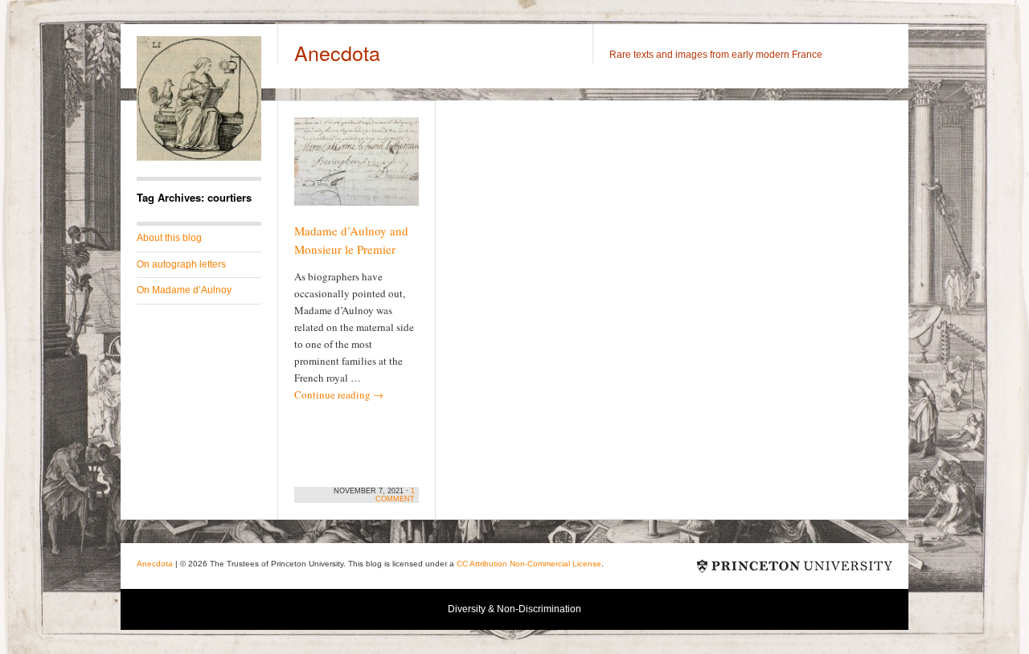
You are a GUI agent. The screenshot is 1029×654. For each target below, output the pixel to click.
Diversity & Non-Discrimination (514, 609)
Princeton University (794, 566)
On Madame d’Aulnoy (184, 290)
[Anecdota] (199, 157)
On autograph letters (181, 264)
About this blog (169, 237)
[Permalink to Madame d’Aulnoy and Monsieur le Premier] (356, 168)
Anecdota (337, 52)
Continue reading (338, 394)
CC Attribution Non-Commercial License (529, 563)
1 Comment (395, 495)
